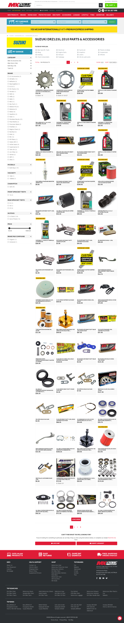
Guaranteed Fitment (35, 573)
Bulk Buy (12, 66)
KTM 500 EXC (91, 607)
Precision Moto (15, 124)
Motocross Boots (28, 591)
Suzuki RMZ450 (43, 609)
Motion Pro (14, 107)
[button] (119, 618)
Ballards (13, 81)
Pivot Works (14, 122)
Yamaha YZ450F (59, 609)
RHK (11, 134)
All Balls (13, 79)
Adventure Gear (59, 591)
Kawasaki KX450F (60, 607)
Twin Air (13, 149)
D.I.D (12, 86)
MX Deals (52, 10)
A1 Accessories (15, 76)
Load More (76, 519)
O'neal (76, 571)
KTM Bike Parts (75, 593)
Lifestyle (85, 15)
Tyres (92, 15)
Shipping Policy (33, 569)
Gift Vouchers (16, 10)
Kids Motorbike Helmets (59, 573)
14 (11, 195)
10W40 (12, 178)
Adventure (100, 15)
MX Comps (29, 10)
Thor (75, 575)
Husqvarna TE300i (28, 607)
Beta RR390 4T (27, 605)
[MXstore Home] (106, 563)
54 (11, 206)
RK (11, 137)
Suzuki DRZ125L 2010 (32, 35)
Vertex (12, 154)
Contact (36, 10)
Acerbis (76, 573)
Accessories (66, 15)
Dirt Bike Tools (43, 595)
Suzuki (11, 35)
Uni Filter (13, 152)
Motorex (13, 109)
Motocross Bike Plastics (110, 591)
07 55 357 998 (111, 10)
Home (9, 10)
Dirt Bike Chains (11, 595)
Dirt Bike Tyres (27, 595)
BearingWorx (14, 84)
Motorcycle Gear (57, 577)
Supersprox (14, 147)
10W (11, 176)
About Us (9, 565)
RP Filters (13, 139)
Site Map (70, 620)
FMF (11, 94)
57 (11, 208)
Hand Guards (43, 593)
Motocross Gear (56, 565)
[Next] (77, 62)
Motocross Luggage (77, 595)
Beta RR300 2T (11, 605)
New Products (13, 15)
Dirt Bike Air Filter (60, 593)
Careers (9, 569)
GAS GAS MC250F (76, 605)
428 (12, 187)
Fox (75, 565)
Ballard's (110, 15)
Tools (10, 68)
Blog (23, 10)
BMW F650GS (43, 605)
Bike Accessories (14, 61)
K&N (11, 99)
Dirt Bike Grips (11, 591)
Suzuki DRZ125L (19, 35)
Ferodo (12, 91)
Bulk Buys (14, 168)
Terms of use (54, 620)
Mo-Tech (13, 104)
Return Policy (33, 571)
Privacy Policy (63, 620)
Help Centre (44, 10)
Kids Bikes (55, 575)
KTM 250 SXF (75, 607)
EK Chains (14, 89)
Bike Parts (56, 15)
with (62, 29)
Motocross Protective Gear (60, 567)
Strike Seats (14, 144)
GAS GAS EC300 (60, 605)
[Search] (101, 5)
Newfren (13, 114)
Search (112, 22)
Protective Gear (45, 15)
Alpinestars (77, 569)
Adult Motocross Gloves (46, 591)
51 (11, 203)
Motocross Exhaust (93, 591)
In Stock (13, 216)
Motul (12, 112)
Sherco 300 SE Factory (109, 607)
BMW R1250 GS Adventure (91, 610)
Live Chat (56, 543)
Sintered (13, 242)
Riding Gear (32, 15)
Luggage (76, 15)
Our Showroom (11, 567)
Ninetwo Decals (15, 119)
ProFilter (13, 127)
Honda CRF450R (108, 605)
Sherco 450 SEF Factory (14, 609)
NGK (11, 117)
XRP (11, 157)
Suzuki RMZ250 (27, 609)
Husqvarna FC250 (12, 607)
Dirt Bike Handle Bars (93, 595)
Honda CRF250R (92, 605)
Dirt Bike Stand (11, 593)
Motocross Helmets (58, 569)
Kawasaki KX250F (44, 607)
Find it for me (112, 538)
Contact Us (32, 565)
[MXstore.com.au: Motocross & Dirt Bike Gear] (19, 5)
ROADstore (59, 10)
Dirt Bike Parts (56, 571)
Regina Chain (14, 129)
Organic (13, 239)
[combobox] (43, 22)
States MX (13, 142)
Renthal (12, 132)
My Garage (10, 571)
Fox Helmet (74, 591)
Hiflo (11, 96)
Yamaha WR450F (76, 609)
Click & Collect (33, 567)
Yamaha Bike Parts (28, 593)
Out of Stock (14, 219)
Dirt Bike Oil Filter (60, 595)
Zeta (11, 159)
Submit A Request (98, 543)
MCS (11, 101)
